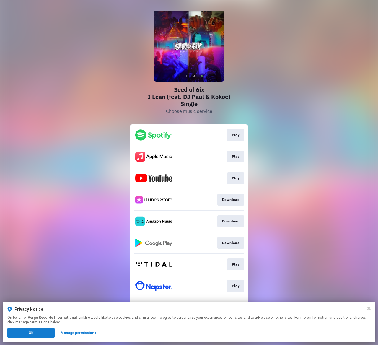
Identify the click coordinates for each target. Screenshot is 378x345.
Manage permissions (78, 333)
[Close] (369, 308)
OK (31, 333)
